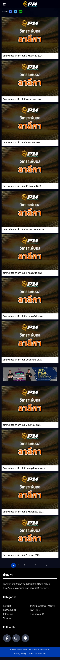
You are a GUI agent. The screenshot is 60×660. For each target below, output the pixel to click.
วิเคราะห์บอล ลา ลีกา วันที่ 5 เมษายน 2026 (21, 142)
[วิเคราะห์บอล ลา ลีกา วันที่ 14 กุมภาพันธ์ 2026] (30, 209)
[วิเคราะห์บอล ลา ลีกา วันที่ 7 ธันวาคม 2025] (30, 404)
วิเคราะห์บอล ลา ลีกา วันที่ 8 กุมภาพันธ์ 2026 (22, 273)
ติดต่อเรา (44, 588)
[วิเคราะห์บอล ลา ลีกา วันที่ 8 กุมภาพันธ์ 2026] (30, 252)
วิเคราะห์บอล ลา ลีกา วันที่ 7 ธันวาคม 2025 (22, 425)
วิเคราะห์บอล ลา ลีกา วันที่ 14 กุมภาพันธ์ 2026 (23, 229)
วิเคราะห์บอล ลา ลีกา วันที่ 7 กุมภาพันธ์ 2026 (22, 316)
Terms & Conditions (37, 653)
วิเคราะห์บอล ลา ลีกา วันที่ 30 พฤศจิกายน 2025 (24, 468)
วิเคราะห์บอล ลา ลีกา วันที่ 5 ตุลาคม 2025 (21, 555)
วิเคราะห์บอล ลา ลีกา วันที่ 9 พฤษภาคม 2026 (23, 55)
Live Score (8, 588)
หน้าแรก (7, 584)
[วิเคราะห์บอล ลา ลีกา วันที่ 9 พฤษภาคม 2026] (30, 35)
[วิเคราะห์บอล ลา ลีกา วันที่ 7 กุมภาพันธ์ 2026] (30, 295)
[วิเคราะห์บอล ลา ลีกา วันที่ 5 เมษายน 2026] (30, 122)
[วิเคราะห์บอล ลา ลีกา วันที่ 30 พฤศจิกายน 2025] (30, 447)
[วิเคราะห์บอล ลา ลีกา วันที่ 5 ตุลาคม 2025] (30, 534)
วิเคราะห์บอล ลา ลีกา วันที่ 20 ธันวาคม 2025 (22, 359)
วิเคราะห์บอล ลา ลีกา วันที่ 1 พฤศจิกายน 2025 (23, 511)
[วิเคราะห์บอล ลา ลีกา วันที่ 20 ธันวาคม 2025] (30, 339)
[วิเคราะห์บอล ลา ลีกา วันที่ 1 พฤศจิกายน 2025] (30, 491)
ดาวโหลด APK (32, 588)
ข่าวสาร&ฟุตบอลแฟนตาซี (24, 584)
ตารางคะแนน (43, 584)
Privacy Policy (20, 653)
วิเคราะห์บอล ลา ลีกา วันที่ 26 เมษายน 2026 (22, 99)
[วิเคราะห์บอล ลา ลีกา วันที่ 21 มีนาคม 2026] (30, 165)
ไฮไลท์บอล (19, 588)
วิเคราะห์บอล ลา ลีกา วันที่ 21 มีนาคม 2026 (22, 186)
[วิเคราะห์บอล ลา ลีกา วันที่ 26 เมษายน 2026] (30, 78)
